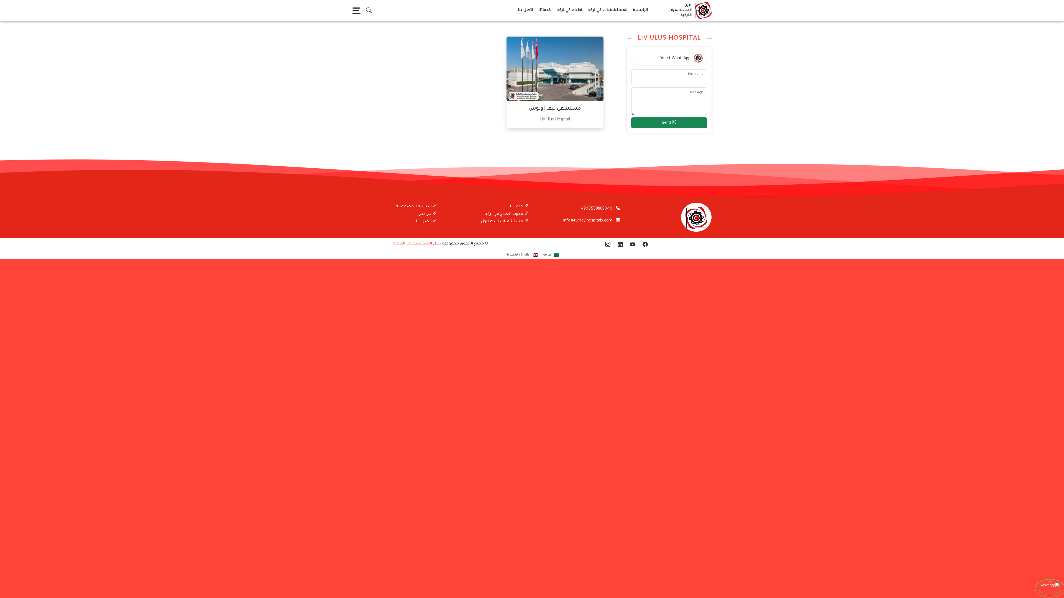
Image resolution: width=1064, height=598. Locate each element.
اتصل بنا (525, 10)
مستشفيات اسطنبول (502, 222)
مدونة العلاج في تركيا (504, 214)
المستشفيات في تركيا (607, 10)
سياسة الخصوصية (414, 207)
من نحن (425, 214)
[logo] (702, 10)
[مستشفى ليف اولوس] (555, 69)
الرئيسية (640, 10)
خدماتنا (544, 10)
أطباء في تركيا (569, 10)
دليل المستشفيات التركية (417, 244)
